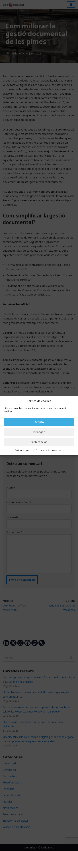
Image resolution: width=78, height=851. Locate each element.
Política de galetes (24, 450)
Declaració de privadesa (48, 450)
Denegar (39, 432)
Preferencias (39, 442)
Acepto (39, 422)
